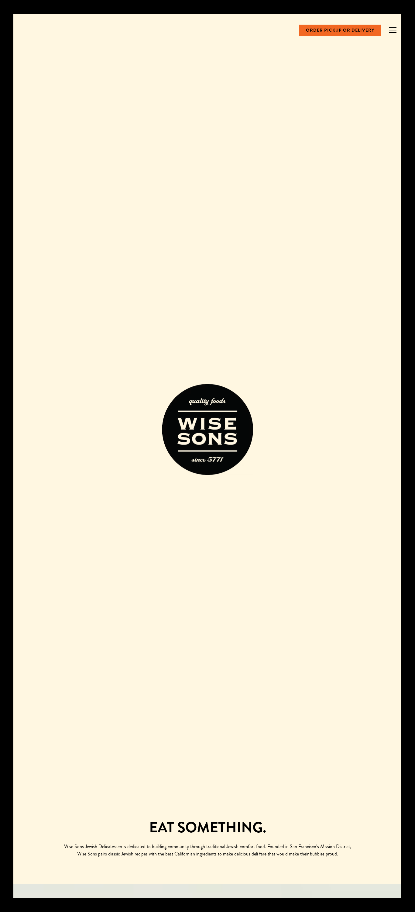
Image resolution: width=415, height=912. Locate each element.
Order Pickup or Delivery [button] (340, 30)
